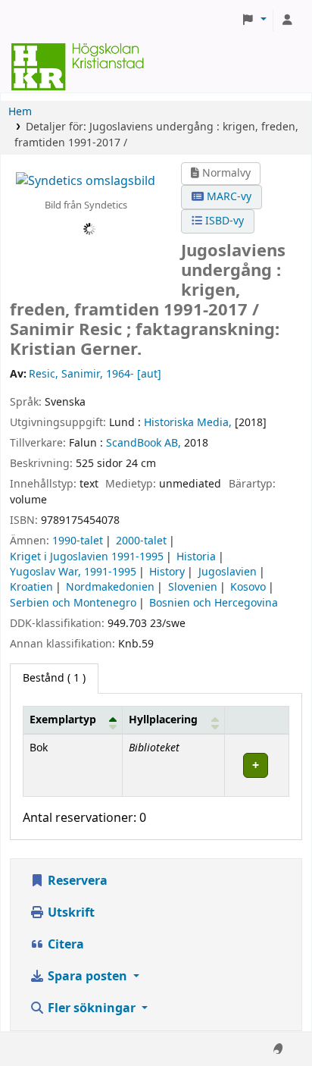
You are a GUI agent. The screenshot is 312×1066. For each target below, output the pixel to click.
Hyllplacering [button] (163, 720)
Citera (64, 945)
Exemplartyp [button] (63, 720)
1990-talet (77, 541)
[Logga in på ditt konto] (287, 20)
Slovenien (192, 587)
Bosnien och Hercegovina (213, 603)
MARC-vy (227, 197)
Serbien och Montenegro (73, 603)
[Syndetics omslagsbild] (86, 181)
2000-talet (141, 541)
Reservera (76, 881)
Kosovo (248, 587)
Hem (20, 112)
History (167, 572)
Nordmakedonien (110, 587)
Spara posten (87, 976)
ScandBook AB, (143, 443)
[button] (254, 20)
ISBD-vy (223, 221)
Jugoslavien (227, 572)
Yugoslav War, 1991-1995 (73, 572)
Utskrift (70, 913)
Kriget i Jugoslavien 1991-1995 (87, 557)
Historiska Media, (188, 423)
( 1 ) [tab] (54, 678)
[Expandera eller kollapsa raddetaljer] (256, 765)
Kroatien (31, 587)
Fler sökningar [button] (92, 1008)
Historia (196, 557)
